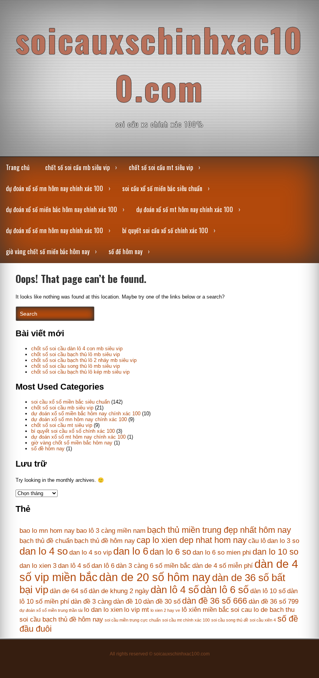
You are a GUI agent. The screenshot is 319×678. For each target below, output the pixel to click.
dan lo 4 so (43, 551)
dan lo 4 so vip (90, 552)
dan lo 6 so (170, 552)
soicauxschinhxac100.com (159, 63)
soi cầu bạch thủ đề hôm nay (61, 619)
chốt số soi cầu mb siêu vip (77, 167)
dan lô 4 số (74, 565)
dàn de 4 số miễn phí (222, 565)
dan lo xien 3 (37, 565)
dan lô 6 (102, 565)
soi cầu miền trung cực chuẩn (133, 620)
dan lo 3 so (283, 541)
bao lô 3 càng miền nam (110, 530)
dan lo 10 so (275, 552)
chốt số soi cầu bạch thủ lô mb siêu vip (75, 354)
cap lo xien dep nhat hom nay (192, 540)
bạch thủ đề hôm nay (104, 541)
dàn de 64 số (68, 591)
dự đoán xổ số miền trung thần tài (50, 610)
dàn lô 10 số (268, 591)
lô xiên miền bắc (205, 609)
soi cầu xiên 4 (263, 620)
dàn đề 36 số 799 (273, 601)
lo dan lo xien (103, 609)
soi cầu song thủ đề (229, 620)
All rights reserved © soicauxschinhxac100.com (160, 654)
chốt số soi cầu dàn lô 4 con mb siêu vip (77, 348)
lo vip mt (136, 609)
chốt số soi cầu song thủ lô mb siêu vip (75, 366)
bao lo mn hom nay (47, 530)
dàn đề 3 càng (91, 601)
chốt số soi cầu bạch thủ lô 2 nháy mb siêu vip (84, 360)
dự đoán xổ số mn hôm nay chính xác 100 (54, 188)
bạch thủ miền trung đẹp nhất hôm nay (219, 530)
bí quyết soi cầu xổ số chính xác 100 (165, 230)
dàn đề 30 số (162, 601)
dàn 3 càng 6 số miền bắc (153, 565)
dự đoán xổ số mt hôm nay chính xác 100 (184, 209)
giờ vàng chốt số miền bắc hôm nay (47, 251)
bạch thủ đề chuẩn (46, 541)
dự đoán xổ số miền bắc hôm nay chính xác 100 (61, 209)
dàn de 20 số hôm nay (154, 577)
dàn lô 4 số (175, 589)
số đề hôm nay (125, 251)
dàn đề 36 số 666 (214, 601)
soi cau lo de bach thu (262, 609)
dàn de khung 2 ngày (119, 591)
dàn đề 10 (127, 601)
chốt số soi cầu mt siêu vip (161, 167)
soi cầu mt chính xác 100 (186, 620)
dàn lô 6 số (224, 589)
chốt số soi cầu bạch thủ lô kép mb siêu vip (80, 372)
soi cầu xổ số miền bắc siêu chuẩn (162, 188)
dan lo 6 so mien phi (222, 552)
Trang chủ (18, 167)
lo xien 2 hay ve (165, 610)
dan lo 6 (130, 551)
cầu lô (257, 541)
